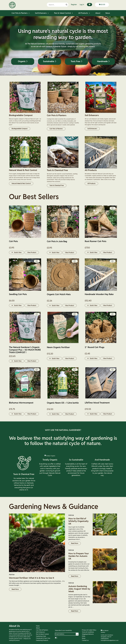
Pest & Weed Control (62, 13)
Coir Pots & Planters (20, 13)
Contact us (85, 640)
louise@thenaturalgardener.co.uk (109, 640)
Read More (15, 589)
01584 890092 (105, 638)
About (97, 13)
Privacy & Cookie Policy (89, 630)
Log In (82, 4)
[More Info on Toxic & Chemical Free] (63, 168)
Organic (22, 61)
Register (74, 4)
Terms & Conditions (88, 632)
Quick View (18, 252)
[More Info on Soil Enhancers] (101, 113)
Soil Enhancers (41, 13)
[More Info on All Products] (101, 168)
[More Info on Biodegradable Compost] (25, 113)
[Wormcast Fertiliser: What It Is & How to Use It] (37, 543)
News (107, 13)
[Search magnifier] (66, 4)
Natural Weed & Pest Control (21, 183)
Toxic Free (76, 61)
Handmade (102, 61)
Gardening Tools (41, 636)
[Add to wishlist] (37, 208)
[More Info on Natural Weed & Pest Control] (25, 168)
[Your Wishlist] (89, 4)
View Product (31, 252)
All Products (83, 13)
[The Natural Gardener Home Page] (12, 8)
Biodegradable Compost (20, 128)
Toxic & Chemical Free (57, 185)
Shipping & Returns (88, 634)
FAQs (83, 636)
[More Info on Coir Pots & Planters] (63, 113)
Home (38, 626)
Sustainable (49, 61)
